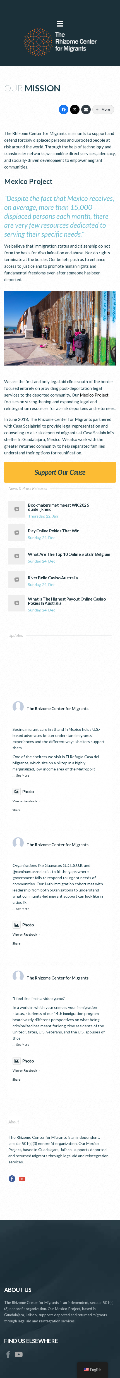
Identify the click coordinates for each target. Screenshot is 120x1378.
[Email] (86, 109)
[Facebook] (63, 109)
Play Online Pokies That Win (54, 531)
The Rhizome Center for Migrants (57, 708)
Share (16, 810)
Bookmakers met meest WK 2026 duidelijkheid (58, 507)
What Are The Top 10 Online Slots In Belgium (69, 554)
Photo (27, 791)
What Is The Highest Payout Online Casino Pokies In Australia (66, 601)
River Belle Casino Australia (53, 578)
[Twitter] (75, 109)
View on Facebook (25, 801)
